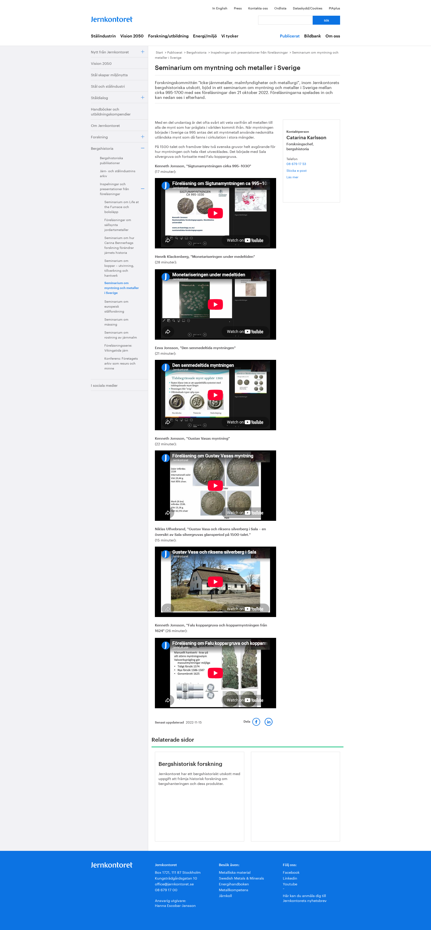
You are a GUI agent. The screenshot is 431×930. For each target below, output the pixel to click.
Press (238, 7)
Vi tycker (229, 36)
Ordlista (280, 7)
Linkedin (290, 877)
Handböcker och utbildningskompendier (111, 111)
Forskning (99, 136)
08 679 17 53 (296, 163)
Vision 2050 (132, 36)
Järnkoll (225, 895)
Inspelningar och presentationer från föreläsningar (114, 188)
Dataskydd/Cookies (307, 7)
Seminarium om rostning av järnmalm (120, 334)
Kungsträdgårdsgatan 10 (176, 877)
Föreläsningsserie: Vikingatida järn (118, 347)
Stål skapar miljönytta (109, 74)
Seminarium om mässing (116, 321)
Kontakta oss (258, 7)
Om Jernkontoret (105, 125)
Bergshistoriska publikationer (111, 160)
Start (159, 52)
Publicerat (290, 36)
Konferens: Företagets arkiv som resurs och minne (121, 363)
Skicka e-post (296, 170)
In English (219, 7)
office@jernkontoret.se (174, 883)
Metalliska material (235, 872)
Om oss (332, 36)
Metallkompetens (233, 889)
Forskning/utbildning (168, 36)
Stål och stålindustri (108, 86)
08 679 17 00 (166, 889)
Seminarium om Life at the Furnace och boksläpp (121, 206)
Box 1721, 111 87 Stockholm (178, 872)
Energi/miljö (205, 36)
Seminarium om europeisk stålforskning (116, 306)
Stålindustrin (103, 36)
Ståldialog (99, 97)
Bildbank (312, 36)
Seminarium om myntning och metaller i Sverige (121, 288)
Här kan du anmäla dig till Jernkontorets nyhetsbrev (305, 897)
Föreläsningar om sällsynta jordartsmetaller (117, 224)
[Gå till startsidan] (112, 18)
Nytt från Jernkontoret (110, 51)
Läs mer (298, 176)
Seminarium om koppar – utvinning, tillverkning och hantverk (119, 268)
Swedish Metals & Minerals (241, 877)
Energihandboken (234, 883)
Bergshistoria (102, 148)
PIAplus (334, 7)
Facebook (291, 872)
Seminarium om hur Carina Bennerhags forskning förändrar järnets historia (119, 245)
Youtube (290, 883)
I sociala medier (104, 385)
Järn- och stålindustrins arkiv (117, 173)
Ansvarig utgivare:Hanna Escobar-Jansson (175, 902)
